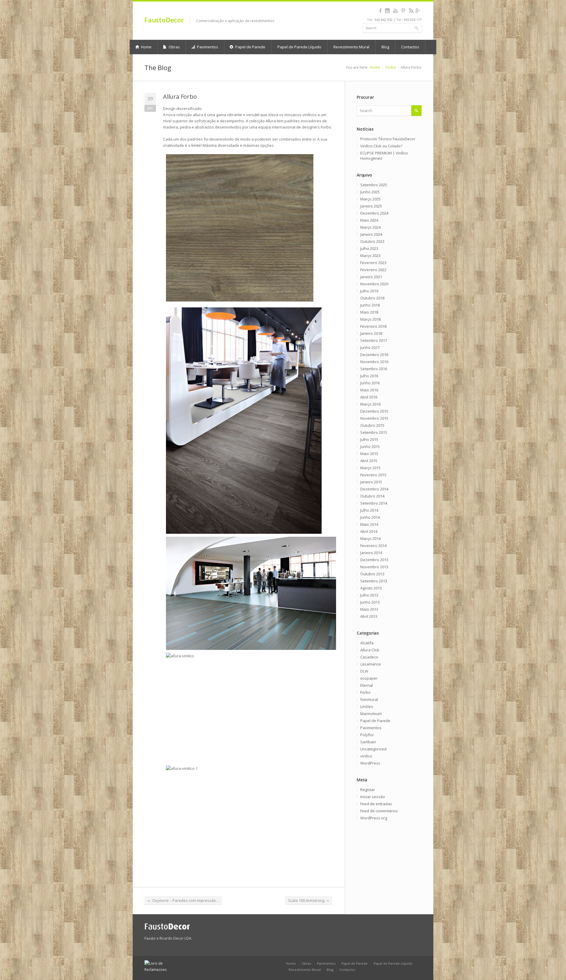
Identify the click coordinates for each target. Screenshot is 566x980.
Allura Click (369, 650)
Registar (367, 789)
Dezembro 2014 (374, 489)
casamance (370, 664)
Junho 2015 (370, 446)
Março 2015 (370, 467)
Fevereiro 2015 (373, 474)
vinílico (366, 756)
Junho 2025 (370, 192)
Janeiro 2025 (371, 206)
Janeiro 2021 (371, 276)
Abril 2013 (368, 616)
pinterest (403, 10)
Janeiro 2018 (371, 333)
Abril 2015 (368, 460)
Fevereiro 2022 (373, 269)
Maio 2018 (369, 312)
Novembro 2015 (374, 418)
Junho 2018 (370, 305)
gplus (418, 10)
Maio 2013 (369, 609)
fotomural (369, 699)
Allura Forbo (180, 97)
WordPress (370, 763)
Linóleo (366, 706)
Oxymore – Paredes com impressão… (183, 900)
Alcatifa (367, 642)
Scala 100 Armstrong (308, 900)
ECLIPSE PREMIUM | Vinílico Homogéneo (384, 155)
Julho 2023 (369, 248)
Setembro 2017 (373, 340)
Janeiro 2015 (371, 482)
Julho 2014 (369, 510)
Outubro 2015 (372, 425)
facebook (380, 10)
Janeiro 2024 (371, 234)
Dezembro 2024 (374, 213)
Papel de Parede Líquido (299, 47)
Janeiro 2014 (371, 552)
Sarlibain (368, 742)
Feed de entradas (376, 803)
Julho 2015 (369, 439)
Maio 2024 (369, 220)
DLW (364, 671)
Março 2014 (370, 538)
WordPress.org (373, 818)
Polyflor (367, 734)
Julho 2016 (369, 375)
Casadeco (369, 657)
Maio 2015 (369, 453)
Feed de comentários (379, 810)
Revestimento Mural (351, 47)
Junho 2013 (370, 602)
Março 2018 (370, 319)
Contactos (410, 47)
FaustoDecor (164, 19)
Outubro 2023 (372, 241)
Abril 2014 (368, 531)
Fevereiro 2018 (373, 326)
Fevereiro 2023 (373, 262)
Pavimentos (207, 47)
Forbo (391, 67)
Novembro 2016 (374, 361)
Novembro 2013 (374, 566)
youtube (395, 10)
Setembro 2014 (373, 503)
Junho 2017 (370, 347)
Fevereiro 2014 (373, 545)
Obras (174, 47)
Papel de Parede (249, 47)
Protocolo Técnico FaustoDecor (387, 138)
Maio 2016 (369, 390)
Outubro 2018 (372, 298)
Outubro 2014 (372, 496)
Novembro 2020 (374, 283)
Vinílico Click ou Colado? (381, 146)
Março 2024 (370, 227)
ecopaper (369, 678)
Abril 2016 (368, 397)
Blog (385, 47)
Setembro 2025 (373, 184)
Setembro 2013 (373, 581)
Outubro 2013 (372, 574)
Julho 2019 (369, 291)
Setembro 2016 (373, 368)
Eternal (366, 685)
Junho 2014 (370, 517)
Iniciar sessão (372, 796)
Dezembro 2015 (374, 411)
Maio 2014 (369, 524)
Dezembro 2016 (374, 354)
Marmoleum (371, 713)
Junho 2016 (370, 383)
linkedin (387, 10)
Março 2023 (370, 255)
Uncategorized (373, 749)
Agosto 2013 (371, 588)
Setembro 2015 (373, 432)
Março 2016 (370, 404)
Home (146, 47)
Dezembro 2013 (374, 559)
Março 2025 (370, 199)
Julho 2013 (369, 595)
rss (411, 10)
